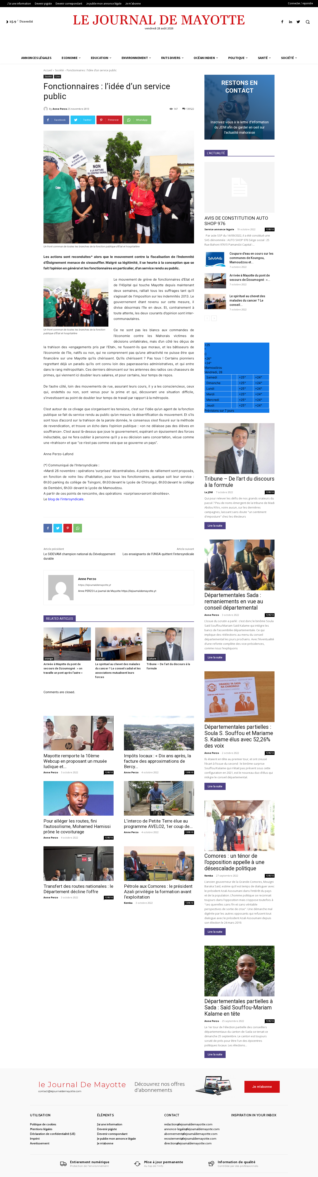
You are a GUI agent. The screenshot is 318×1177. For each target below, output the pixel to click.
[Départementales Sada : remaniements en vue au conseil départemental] (239, 565)
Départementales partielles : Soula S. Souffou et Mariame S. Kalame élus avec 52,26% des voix (238, 736)
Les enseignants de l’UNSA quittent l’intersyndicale (158, 554)
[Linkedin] (290, 22)
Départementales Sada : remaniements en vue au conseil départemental (233, 601)
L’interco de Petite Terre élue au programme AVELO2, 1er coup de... (158, 823)
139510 (109, 772)
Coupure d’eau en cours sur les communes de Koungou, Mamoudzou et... (251, 258)
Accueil (47, 70)
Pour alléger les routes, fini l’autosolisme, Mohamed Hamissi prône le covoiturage (77, 826)
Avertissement (39, 1143)
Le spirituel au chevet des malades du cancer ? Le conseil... (247, 300)
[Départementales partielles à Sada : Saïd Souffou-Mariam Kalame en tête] (239, 971)
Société (59, 70)
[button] (307, 22)
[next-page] (214, 318)
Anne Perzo (60, 108)
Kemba (128, 902)
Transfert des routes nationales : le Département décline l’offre (78, 889)
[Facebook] (282, 22)
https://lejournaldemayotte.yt (94, 584)
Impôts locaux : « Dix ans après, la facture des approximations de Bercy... (157, 761)
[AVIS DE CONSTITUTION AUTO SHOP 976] (239, 187)
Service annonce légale (219, 229)
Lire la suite (215, 525)
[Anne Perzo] (46, 109)
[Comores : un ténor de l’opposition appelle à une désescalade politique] (239, 825)
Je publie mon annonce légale (116, 1138)
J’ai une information (109, 1124)
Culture (152, 658)
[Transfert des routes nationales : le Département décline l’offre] (78, 863)
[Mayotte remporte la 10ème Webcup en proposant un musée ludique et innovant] (78, 733)
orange (49, 658)
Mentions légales (41, 1129)
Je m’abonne (105, 1143)
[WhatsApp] (77, 528)
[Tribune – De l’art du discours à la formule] (170, 644)
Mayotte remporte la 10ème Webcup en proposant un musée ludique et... (75, 761)
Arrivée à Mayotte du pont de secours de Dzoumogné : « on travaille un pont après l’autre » (62, 668)
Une (57, 76)
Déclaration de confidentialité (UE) (52, 1134)
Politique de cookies (43, 1124)
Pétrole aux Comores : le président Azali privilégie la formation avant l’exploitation (158, 892)
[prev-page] (207, 318)
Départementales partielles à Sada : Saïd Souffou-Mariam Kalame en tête (238, 1007)
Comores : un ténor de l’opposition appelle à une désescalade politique (234, 862)
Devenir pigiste (107, 1129)
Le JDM (208, 492)
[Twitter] (298, 22)
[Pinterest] (67, 528)
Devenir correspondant (112, 1134)
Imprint (35, 1138)
